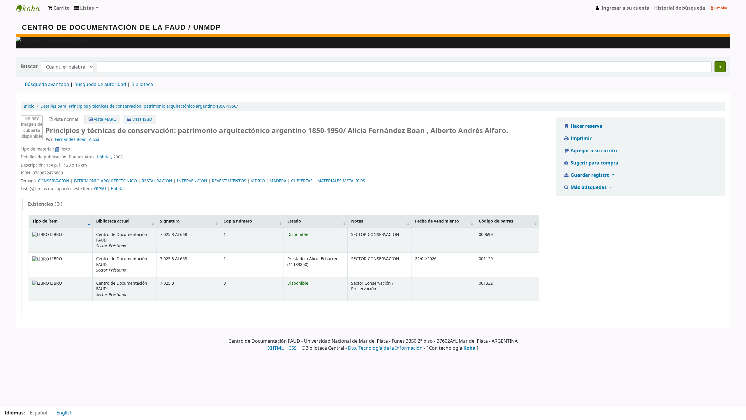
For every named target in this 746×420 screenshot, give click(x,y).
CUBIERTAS (302, 181)
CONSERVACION (53, 181)
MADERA (278, 181)
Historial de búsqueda (679, 8)
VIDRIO (258, 181)
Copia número (238, 221)
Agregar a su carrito (593, 150)
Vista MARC (104, 119)
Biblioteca (142, 84)
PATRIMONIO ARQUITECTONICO (105, 181)
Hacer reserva (585, 126)
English (65, 413)
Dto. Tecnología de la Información (385, 348)
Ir (720, 66)
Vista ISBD (141, 119)
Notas (357, 221)
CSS (292, 348)
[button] (58, 8)
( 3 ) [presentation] (44, 204)
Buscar (29, 67)
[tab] (44, 204)
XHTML (276, 348)
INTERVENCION (192, 181)
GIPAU (100, 189)
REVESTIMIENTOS (229, 181)
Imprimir (580, 138)
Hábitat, (104, 157)
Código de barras (496, 221)
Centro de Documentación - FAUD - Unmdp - (30, 8)
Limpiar (720, 8)
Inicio (29, 106)
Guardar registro (590, 175)
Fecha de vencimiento (437, 221)
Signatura (170, 221)
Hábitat (118, 189)
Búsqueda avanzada (47, 84)
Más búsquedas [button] (588, 187)
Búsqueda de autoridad (100, 84)
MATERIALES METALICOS (341, 181)
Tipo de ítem (45, 221)
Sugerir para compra (593, 163)
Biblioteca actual (112, 221)
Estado (294, 221)
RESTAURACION (157, 181)
